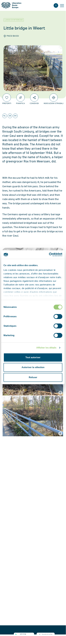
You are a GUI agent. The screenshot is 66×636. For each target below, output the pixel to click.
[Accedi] (56, 5)
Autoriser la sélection (33, 367)
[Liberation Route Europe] (11, 5)
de (10, 116)
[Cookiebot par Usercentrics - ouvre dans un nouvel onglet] (49, 255)
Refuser (33, 377)
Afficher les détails (46, 347)
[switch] (58, 316)
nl (4, 116)
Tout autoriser (32, 357)
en (15, 116)
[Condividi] (34, 97)
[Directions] (53, 97)
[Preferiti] (7, 97)
